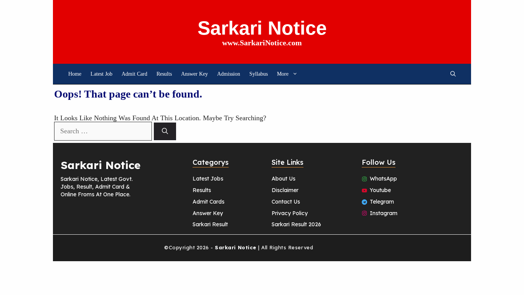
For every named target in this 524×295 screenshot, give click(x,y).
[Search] (165, 131)
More (282, 74)
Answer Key (194, 74)
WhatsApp (383, 178)
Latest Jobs (208, 178)
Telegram (382, 201)
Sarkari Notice (262, 28)
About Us (283, 178)
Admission (228, 74)
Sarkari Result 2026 (296, 224)
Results (164, 74)
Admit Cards (208, 201)
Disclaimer (285, 190)
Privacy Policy (290, 213)
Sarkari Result (210, 224)
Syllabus (258, 74)
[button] (453, 74)
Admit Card (134, 74)
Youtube (380, 190)
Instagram (383, 213)
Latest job (101, 74)
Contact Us (286, 201)
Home (74, 74)
